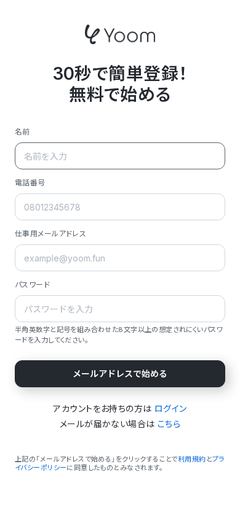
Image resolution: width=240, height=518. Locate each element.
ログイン (170, 408)
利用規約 (192, 459)
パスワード (32, 284)
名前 (22, 131)
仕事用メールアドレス (50, 233)
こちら (169, 424)
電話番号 (30, 182)
